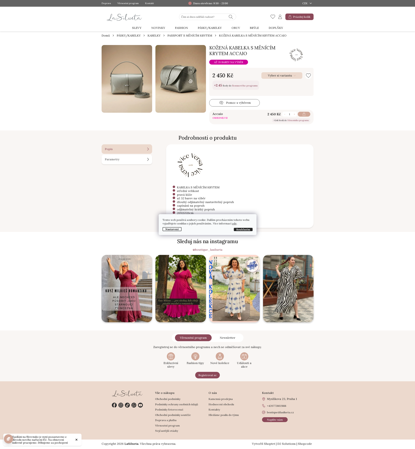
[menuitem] (136, 27)
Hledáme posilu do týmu (224, 415)
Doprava (106, 3)
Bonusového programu (244, 85)
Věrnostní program (128, 3)
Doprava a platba (165, 420)
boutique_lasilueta (120, 405)
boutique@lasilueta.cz (280, 412)
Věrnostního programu (298, 120)
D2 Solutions (286, 444)
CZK (305, 3)
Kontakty (214, 409)
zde (234, 223)
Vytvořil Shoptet (263, 444)
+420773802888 (133, 405)
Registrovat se (207, 375)
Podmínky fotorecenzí (169, 409)
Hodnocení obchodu (221, 404)
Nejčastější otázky (166, 430)
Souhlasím (243, 229)
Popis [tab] (109, 149)
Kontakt (149, 3)
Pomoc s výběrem (238, 103)
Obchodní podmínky (167, 399)
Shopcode (305, 444)
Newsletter (227, 338)
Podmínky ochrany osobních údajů (176, 404)
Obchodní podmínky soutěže (173, 415)
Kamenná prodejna (221, 399)
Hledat (231, 17)
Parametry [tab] (112, 159)
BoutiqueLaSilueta (114, 405)
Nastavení (172, 229)
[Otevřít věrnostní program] (8, 438)
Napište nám (275, 419)
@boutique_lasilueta (207, 249)
